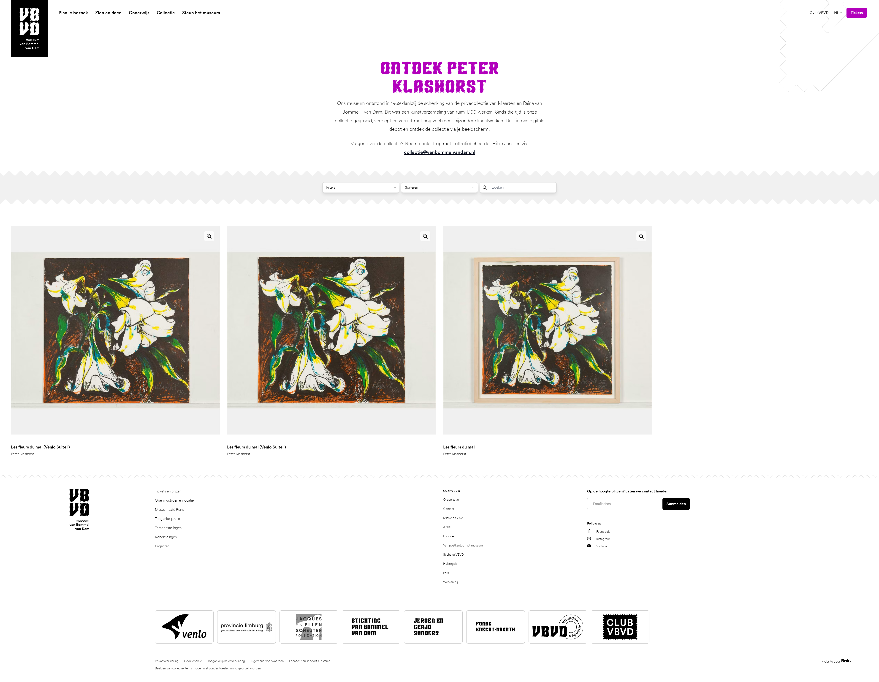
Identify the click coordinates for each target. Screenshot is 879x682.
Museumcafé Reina (169, 509)
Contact (448, 509)
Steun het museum (201, 12)
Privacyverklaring (167, 661)
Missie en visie (453, 518)
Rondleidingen (166, 537)
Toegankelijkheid (167, 518)
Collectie (166, 12)
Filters (330, 187)
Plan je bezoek (73, 12)
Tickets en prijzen (168, 491)
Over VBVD (819, 13)
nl (836, 13)
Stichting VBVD (453, 554)
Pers (446, 573)
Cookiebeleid (193, 661)
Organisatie (451, 499)
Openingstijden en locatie (174, 500)
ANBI (447, 527)
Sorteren (411, 187)
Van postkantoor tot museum (463, 545)
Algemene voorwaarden (267, 661)
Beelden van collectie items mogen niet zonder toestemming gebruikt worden (208, 668)
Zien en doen (108, 12)
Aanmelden (676, 504)
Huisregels (450, 563)
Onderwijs (139, 12)
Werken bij (450, 582)
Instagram (603, 539)
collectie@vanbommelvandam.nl (439, 152)
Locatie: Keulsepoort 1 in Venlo (309, 661)
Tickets (857, 13)
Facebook (603, 531)
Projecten (162, 546)
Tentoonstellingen (168, 528)
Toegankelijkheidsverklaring (226, 661)
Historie (448, 536)
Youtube (601, 546)
